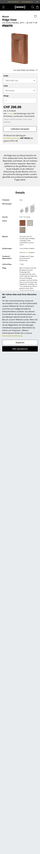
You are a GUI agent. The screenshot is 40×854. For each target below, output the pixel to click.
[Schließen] (37, 2)
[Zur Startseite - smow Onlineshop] (20, 7)
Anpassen (20, 342)
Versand (10, 113)
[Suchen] (33, 7)
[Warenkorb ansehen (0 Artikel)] (37, 7)
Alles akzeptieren (20, 349)
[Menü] (3, 7)
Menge (6, 96)
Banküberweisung (11, 138)
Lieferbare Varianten (20, 129)
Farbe (5, 86)
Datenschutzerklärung (12, 336)
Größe (5, 76)
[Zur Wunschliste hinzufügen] (35, 16)
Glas (27, 252)
